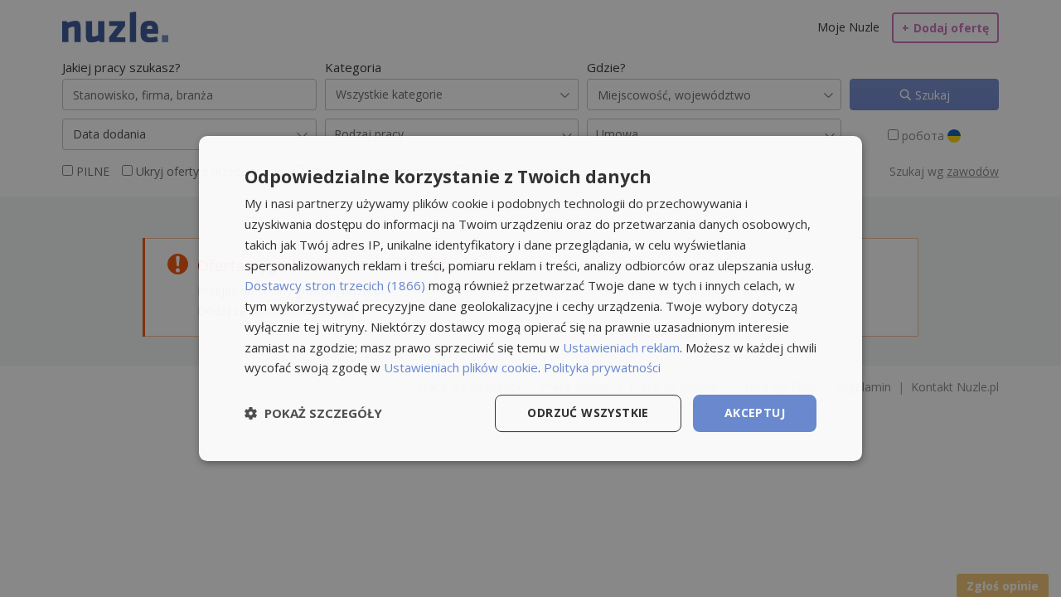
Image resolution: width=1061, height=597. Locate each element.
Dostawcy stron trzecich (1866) (335, 285)
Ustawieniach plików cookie (461, 367)
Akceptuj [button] (754, 412)
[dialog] (530, 298)
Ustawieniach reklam (621, 347)
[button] (313, 414)
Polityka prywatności (602, 367)
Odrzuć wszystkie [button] (587, 412)
